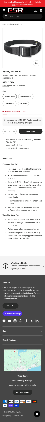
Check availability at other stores (17, 148)
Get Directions (22, 392)
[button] (41, 10)
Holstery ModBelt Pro (15, 24)
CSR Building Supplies (14, 412)
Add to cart (31, 131)
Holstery (5, 76)
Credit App (10, 306)
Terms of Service (19, 416)
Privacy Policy (6, 416)
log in (29, 123)
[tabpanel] (22, 201)
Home (4, 24)
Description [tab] (7, 158)
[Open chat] (37, 414)
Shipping (5, 86)
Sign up (21, 123)
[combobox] (22, 16)
